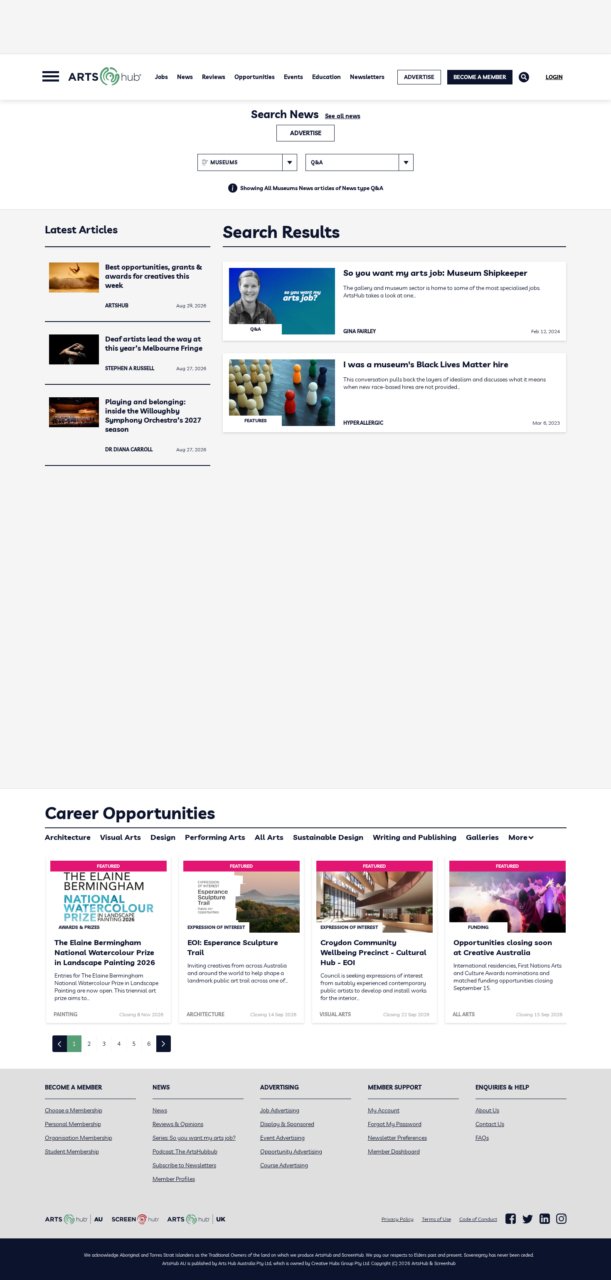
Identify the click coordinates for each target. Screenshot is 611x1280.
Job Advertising (279, 1110)
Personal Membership (73, 1124)
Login (554, 77)
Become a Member (479, 77)
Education (326, 77)
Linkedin (545, 1218)
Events (293, 77)
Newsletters (367, 77)
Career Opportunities (130, 812)
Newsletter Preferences (397, 1137)
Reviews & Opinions (178, 1124)
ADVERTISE (419, 77)
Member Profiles (174, 1179)
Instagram (561, 1218)
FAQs (482, 1137)
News (185, 77)
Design (162, 837)
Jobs (161, 77)
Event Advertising (282, 1137)
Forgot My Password (394, 1124)
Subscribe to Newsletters (184, 1165)
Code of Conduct (478, 1219)
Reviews (213, 77)
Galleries (482, 837)
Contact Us (489, 1124)
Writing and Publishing (414, 837)
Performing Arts (215, 837)
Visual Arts (120, 837)
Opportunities (254, 77)
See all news (342, 116)
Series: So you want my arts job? (194, 1137)
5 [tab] (134, 1043)
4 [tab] (119, 1043)
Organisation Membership (78, 1137)
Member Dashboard (394, 1151)
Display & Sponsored (287, 1124)
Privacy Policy (398, 1219)
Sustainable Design (328, 837)
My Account (383, 1110)
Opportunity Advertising (291, 1151)
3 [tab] (104, 1043)
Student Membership (72, 1151)
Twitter (527, 1219)
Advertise (305, 133)
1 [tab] (74, 1043)
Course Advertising (284, 1165)
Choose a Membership (73, 1110)
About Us (487, 1110)
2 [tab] (89, 1043)
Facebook (510, 1218)
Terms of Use (436, 1219)
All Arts (269, 837)
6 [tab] (148, 1043)
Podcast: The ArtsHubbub (185, 1151)
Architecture (68, 837)
